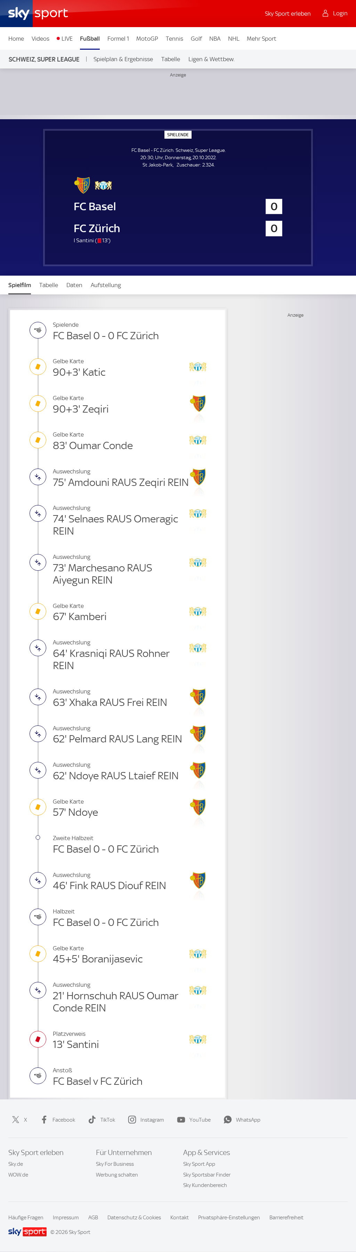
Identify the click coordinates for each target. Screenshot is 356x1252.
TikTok (107, 1120)
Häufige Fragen (25, 1217)
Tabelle (170, 59)
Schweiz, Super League (44, 59)
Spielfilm (19, 285)
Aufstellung (106, 285)
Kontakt (179, 1217)
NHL (234, 38)
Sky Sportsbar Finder (206, 1175)
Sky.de (15, 1164)
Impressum (66, 1217)
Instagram (152, 1120)
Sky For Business (115, 1164)
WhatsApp (248, 1120)
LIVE (67, 38)
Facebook (63, 1120)
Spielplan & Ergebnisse (123, 59)
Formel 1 (118, 38)
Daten (74, 285)
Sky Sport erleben (288, 13)
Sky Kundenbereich (205, 1185)
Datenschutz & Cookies (134, 1217)
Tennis (174, 38)
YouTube (200, 1120)
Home (16, 38)
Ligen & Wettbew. (211, 59)
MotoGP (147, 38)
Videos (40, 38)
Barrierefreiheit (286, 1217)
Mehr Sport (261, 38)
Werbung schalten (117, 1175)
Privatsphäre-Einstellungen (229, 1217)
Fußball (90, 38)
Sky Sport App (199, 1164)
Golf (196, 38)
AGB (93, 1217)
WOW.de (18, 1175)
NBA (214, 38)
